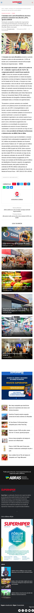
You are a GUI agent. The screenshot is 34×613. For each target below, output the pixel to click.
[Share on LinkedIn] (28, 184)
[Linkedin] (19, 610)
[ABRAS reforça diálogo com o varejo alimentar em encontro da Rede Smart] (6, 571)
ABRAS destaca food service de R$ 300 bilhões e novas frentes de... (21, 593)
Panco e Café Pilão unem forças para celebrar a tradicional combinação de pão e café (20, 449)
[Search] (32, 2)
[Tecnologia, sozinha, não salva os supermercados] (17, 326)
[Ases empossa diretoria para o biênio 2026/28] (17, 348)
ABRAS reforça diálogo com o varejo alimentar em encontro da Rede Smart (21, 571)
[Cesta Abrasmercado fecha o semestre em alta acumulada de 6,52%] (17, 281)
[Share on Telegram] (7, 187)
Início (3, 8)
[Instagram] (23, 610)
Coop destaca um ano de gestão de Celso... (16, 243)
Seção (6, 8)
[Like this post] (14, 184)
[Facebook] (26, 610)
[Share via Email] (11, 187)
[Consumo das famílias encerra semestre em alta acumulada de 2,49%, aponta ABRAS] (17, 259)
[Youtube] (29, 610)
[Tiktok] (32, 610)
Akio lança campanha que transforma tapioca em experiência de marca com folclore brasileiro (19, 408)
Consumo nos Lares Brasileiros (10, 177)
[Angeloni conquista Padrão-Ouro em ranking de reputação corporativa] (17, 304)
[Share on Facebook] (18, 184)
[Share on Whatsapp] (4, 187)
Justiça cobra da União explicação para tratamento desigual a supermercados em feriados (21, 582)
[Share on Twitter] (21, 184)
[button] (17, 386)
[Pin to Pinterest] (25, 184)
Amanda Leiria (10, 29)
